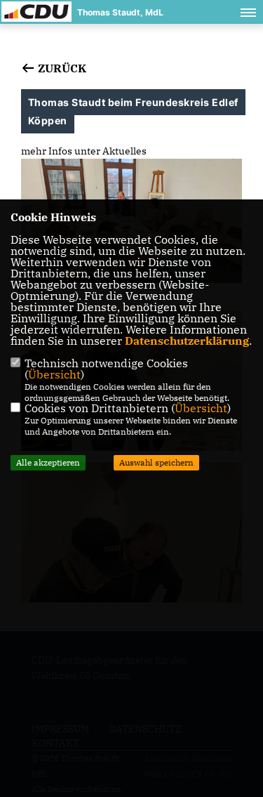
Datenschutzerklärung (187, 341)
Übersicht (54, 374)
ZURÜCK (60, 68)
